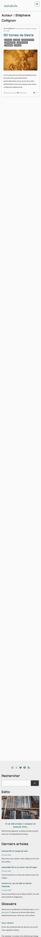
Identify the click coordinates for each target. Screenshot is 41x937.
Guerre (16, 40)
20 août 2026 (6, 871)
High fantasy (10, 42)
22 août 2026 (6, 855)
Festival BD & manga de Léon (15, 851)
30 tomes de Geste (19, 35)
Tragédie (8, 45)
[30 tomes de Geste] (20, 60)
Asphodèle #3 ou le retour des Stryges (19, 867)
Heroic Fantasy (28, 40)
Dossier (9, 28)
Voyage (18, 45)
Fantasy (8, 40)
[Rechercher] (35, 783)
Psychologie (22, 42)
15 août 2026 (6, 890)
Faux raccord (8, 923)
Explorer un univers (22, 28)
